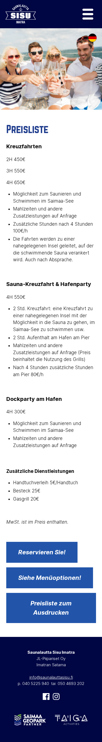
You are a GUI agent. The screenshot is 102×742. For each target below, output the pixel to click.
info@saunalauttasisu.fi (51, 677)
